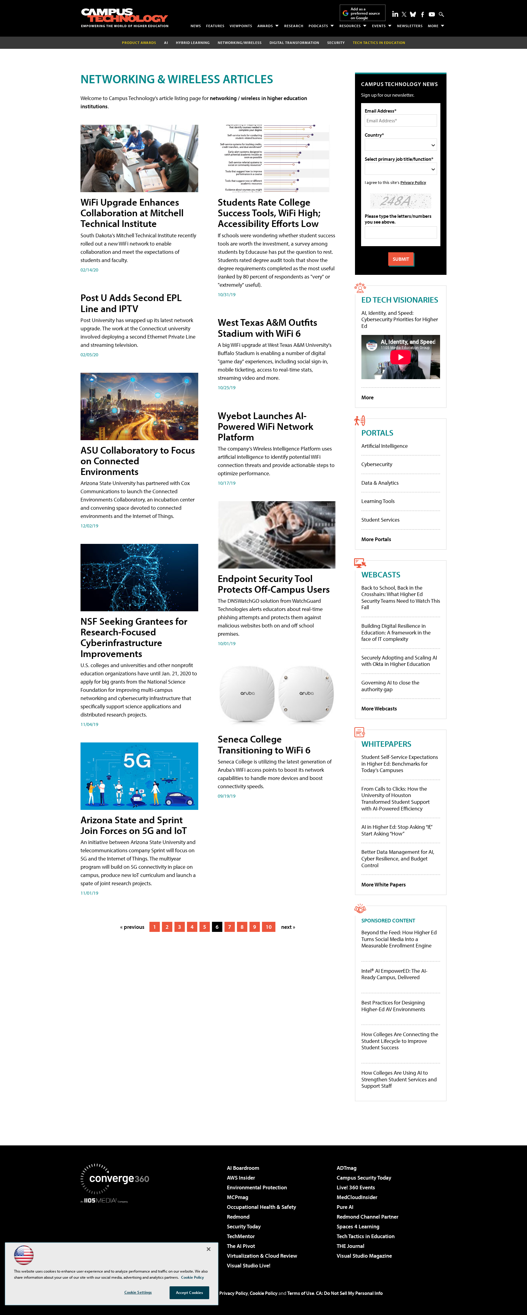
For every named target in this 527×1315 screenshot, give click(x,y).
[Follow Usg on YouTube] (432, 14)
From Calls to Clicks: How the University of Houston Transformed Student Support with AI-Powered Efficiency (395, 798)
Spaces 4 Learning (358, 1226)
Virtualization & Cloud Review (262, 1255)
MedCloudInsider (357, 1197)
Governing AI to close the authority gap (390, 686)
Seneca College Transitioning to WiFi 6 (264, 744)
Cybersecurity (376, 464)
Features (215, 25)
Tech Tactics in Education (366, 1236)
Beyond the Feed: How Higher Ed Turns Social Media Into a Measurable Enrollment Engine (399, 939)
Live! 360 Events (356, 1187)
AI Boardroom (243, 1167)
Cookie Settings (138, 1292)
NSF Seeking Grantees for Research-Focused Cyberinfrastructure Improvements (134, 637)
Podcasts (318, 25)
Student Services (380, 519)
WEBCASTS (380, 574)
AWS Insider (241, 1177)
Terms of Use (300, 1293)
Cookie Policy (264, 1293)
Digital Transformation (294, 42)
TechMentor (241, 1236)
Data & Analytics (380, 482)
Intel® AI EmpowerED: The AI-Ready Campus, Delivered (394, 974)
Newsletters (410, 25)
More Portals (376, 539)
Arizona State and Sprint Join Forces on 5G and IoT (134, 825)
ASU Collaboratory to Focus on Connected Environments (138, 460)
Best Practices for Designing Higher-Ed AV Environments (393, 1005)
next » (288, 926)
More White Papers (383, 884)
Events (379, 25)
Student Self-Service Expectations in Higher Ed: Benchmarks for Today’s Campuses (399, 763)
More (433, 25)
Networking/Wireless (240, 42)
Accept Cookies (189, 1292)
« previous (132, 926)
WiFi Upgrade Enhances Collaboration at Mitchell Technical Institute (132, 212)
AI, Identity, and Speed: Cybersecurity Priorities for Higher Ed (399, 319)
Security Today (244, 1226)
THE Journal (350, 1245)
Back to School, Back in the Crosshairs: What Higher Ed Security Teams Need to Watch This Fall (400, 597)
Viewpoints (241, 25)
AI (166, 42)
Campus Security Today (364, 1177)
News (196, 25)
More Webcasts (379, 708)
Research (293, 25)
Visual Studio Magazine (364, 1255)
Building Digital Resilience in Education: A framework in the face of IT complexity (396, 632)
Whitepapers (386, 743)
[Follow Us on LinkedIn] (395, 14)
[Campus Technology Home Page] (125, 17)
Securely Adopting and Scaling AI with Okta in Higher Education (399, 661)
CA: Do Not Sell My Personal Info (349, 1293)
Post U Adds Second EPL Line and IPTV (131, 302)
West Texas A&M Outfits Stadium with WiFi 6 (267, 327)
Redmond (238, 1216)
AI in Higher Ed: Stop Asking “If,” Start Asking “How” (396, 830)
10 (269, 926)
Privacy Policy (413, 182)
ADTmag (347, 1167)
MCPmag (237, 1197)
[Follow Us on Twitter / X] (404, 14)
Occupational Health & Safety (261, 1206)
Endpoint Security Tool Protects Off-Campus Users (274, 583)
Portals (377, 432)
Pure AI (345, 1206)
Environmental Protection (257, 1187)
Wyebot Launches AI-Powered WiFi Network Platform (265, 426)
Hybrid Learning (193, 42)
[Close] (208, 1249)
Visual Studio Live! (249, 1265)
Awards (265, 25)
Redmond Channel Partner (367, 1216)
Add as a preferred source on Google (365, 13)
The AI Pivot (241, 1245)
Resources (350, 25)
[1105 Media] (117, 1234)
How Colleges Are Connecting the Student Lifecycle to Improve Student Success (399, 1041)
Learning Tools (378, 501)
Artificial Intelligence (384, 445)
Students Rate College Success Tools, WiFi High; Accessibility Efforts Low (269, 212)
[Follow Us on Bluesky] (413, 14)
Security (336, 42)
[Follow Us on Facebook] (422, 14)
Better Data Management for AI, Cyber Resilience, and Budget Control (397, 858)
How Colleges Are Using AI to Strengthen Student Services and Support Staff (399, 1079)
